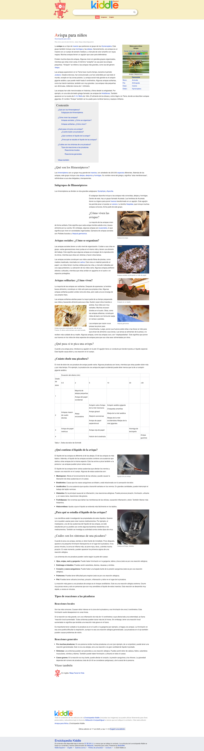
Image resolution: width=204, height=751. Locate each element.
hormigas (79, 49)
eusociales (103, 228)
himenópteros (63, 172)
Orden (125, 88)
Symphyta (101, 191)
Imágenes (104, 17)
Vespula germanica (79, 233)
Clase (124, 86)
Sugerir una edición (117, 729)
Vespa (57, 67)
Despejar (130, 12)
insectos (94, 172)
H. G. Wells (78, 96)
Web (97, 17)
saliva (82, 262)
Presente (145, 51)
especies (120, 172)
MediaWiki (121, 745)
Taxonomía (136, 77)
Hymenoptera (136, 88)
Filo (124, 83)
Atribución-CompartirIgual (94, 720)
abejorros (89, 175)
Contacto (109, 748)
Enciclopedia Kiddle (92, 717)
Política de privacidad (95, 748)
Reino (125, 80)
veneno (115, 204)
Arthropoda (136, 83)
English (111, 17)
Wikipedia (90, 745)
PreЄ (126, 54)
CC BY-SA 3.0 (89, 743)
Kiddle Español (60, 748)
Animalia (135, 80)
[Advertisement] (102, 25)
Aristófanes (105, 93)
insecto (75, 46)
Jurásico (138, 51)
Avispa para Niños (62, 723)
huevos (113, 201)
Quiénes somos (80, 748)
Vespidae (129, 204)
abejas (89, 49)
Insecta (134, 86)
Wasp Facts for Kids (76, 673)
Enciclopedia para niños (63, 39)
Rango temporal (129, 51)
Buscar (134, 12)
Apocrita (110, 191)
